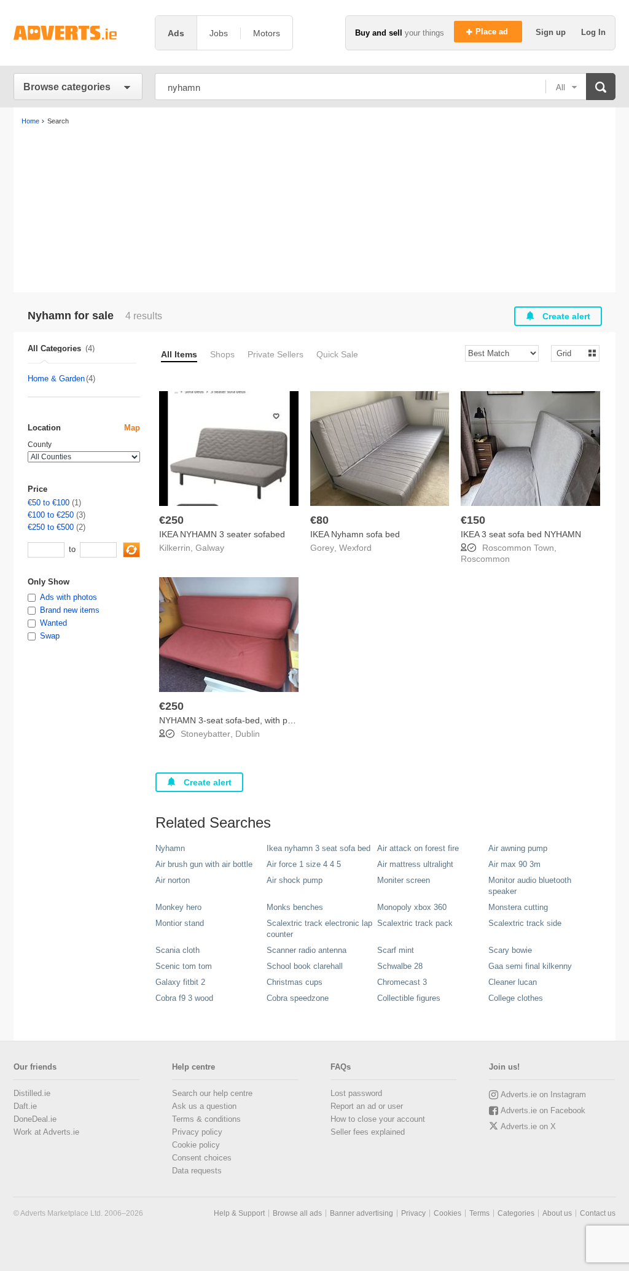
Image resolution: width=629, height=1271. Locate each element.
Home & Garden (56, 378)
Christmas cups (294, 982)
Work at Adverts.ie (46, 1132)
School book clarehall (305, 966)
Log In (593, 32)
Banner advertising (361, 1213)
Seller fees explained (367, 1132)
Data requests (197, 1170)
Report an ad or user (366, 1106)
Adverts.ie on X (528, 1126)
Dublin (247, 734)
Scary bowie (510, 950)
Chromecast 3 (402, 982)
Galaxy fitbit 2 (180, 982)
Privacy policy (197, 1132)
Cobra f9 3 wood (184, 998)
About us (557, 1213)
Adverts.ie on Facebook (543, 1110)
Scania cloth (177, 950)
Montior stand (179, 923)
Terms (479, 1213)
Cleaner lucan (512, 982)
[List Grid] (570, 352)
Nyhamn (170, 848)
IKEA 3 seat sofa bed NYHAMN (521, 534)
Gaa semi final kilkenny (530, 966)
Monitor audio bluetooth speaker (529, 886)
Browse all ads (297, 1213)
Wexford (355, 548)
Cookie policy (196, 1144)
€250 (171, 520)
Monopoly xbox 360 (412, 907)
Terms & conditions (206, 1119)
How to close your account (377, 1119)
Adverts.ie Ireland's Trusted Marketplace (78, 32)
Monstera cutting (518, 907)
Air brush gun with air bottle (203, 864)
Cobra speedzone (298, 998)
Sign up (552, 32)
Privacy (413, 1213)
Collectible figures (408, 998)
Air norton (172, 880)
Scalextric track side (524, 923)
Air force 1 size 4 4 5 (304, 864)
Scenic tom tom (183, 966)
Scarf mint (395, 950)
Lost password (356, 1093)
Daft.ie (25, 1106)
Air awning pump (517, 848)
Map (132, 428)
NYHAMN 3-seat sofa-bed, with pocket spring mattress (265, 720)
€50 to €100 (48, 502)
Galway (209, 548)
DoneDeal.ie (35, 1119)
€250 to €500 (51, 527)
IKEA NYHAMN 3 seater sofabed (222, 534)
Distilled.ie (32, 1093)
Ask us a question (204, 1106)
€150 (473, 520)
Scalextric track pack (415, 923)
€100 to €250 (51, 514)
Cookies (447, 1213)
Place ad (492, 31)
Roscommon (485, 559)
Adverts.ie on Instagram (543, 1094)
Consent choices (202, 1157)
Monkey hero (178, 907)
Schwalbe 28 (400, 966)
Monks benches (295, 907)
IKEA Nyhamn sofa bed (355, 534)
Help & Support (239, 1213)
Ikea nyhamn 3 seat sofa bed (318, 848)
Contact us (597, 1213)
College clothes (515, 998)
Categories (516, 1213)
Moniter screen (403, 880)
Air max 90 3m (514, 864)
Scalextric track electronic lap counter (319, 929)
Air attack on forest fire (418, 848)
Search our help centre (212, 1093)
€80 (319, 520)
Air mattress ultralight (415, 864)
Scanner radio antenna (306, 950)
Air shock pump (294, 880)
